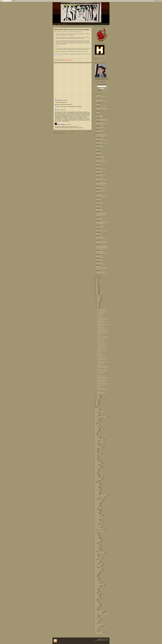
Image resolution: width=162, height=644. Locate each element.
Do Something (97, 466)
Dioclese (97, 149)
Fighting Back (97, 491)
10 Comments (68, 59)
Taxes (96, 609)
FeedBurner (104, 90)
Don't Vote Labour (98, 467)
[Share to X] (57, 55)
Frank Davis (98, 164)
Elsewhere (58, 60)
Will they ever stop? (98, 625)
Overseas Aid (97, 560)
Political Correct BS (98, 568)
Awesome (96, 419)
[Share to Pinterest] (59, 55)
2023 (97, 279)
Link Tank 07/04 (99, 375)
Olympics (96, 556)
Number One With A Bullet (101, 371)
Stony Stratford (97, 604)
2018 (97, 285)
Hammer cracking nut (98, 500)
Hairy (96, 499)
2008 (97, 404)
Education (96, 475)
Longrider (98, 112)
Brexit (96, 434)
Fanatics (96, 490)
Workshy (96, 628)
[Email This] (54, 55)
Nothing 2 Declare (99, 263)
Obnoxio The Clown (99, 237)
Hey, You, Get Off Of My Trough (102, 357)
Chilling (96, 443)
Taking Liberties (99, 168)
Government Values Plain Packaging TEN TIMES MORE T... (102, 367)
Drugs (96, 472)
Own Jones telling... (99, 219)
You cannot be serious (99, 632)
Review (96, 579)
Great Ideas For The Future (99, 496)
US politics (97, 620)
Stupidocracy (97, 605)
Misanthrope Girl (99, 256)
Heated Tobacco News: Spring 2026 (101, 143)
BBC (96, 423)
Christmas (96, 444)
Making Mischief (97, 539)
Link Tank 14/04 (99, 353)
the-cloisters (106, 639)
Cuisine (96, 456)
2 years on (98, 172)
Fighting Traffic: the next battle (100, 260)
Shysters (96, 591)
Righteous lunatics (70, 60)
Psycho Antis (97, 572)
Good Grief (65, 60)
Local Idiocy (97, 536)
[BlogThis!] (56, 55)
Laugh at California (98, 526)
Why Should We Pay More (99, 624)
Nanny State (97, 548)
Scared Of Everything (100, 314)
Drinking (96, 468)
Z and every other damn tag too (100, 633)
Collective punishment (99, 447)
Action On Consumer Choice (100, 411)
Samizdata (98, 104)
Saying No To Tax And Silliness (102, 336)
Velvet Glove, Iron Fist (100, 127)
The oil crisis (98, 150)
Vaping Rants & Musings (100, 175)
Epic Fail (62, 60)
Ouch (96, 559)
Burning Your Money (100, 385)
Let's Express (98, 199)
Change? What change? (99, 439)
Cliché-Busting (97, 446)
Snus (96, 599)
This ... (98, 374)
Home (55, 24)
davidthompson (99, 187)
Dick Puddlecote (69, 5)
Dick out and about (98, 463)
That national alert (99, 128)
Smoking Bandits (98, 234)
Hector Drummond (99, 178)
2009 (97, 403)
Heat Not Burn (98, 142)
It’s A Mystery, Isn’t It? (99, 203)
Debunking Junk (98, 462)
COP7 (96, 450)
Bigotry (96, 431)
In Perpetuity (99, 386)
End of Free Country (98, 478)
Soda (96, 600)
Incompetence (97, 511)
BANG (96, 422)
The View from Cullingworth (101, 183)
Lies (95, 532)
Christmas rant (98, 227)
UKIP (96, 617)
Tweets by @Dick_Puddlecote (100, 56)
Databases (97, 460)
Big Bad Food (97, 427)
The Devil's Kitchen (99, 218)
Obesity (96, 555)
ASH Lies (96, 415)
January (98, 398)
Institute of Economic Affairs (101, 119)
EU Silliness (97, 486)
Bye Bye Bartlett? (100, 364)
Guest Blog (97, 498)
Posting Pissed (97, 571)
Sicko (96, 592)
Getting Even (97, 492)
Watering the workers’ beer (100, 157)
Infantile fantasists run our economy (101, 105)
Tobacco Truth (98, 194)
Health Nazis (97, 503)
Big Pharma (97, 430)
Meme (96, 543)
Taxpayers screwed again (99, 611)
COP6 (96, 448)
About (59, 24)
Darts (96, 459)
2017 (97, 286)
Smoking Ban (97, 596)
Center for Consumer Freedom (101, 241)
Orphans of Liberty (99, 202)
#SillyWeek (97, 410)
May (98, 306)
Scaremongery (97, 585)
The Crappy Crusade (100, 372)
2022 (97, 280)
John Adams (98, 259)
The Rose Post (99, 230)
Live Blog (96, 535)
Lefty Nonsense (97, 527)
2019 (97, 283)
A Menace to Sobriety (100, 226)
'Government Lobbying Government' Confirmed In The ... (102, 389)
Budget (96, 435)
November (99, 297)
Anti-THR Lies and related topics (102, 213)
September (99, 300)
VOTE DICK (97, 621)
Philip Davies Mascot (98, 564)
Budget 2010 (97, 436)
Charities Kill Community (99, 442)
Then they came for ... (98, 612)
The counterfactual (99, 160)
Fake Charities (97, 488)
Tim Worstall (98, 95)
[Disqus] (72, 80)
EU (95, 482)
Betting (96, 426)
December (99, 295)
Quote (96, 576)
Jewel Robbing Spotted (99, 518)
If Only (96, 508)
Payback (96, 563)
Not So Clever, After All (100, 340)
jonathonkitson (99, 266)
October (98, 298)
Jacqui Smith (97, 516)
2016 (97, 288)
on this (81, 31)
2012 (97, 294)
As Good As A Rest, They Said (101, 188)
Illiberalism (97, 510)
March (98, 395)
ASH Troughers (97, 418)
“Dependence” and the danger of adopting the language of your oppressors (101, 215)
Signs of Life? (97, 593)
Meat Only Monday (98, 540)
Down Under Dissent (100, 342)
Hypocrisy (96, 506)
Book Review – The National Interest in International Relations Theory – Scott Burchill (101, 268)
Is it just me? (97, 514)
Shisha (96, 589)
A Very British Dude (99, 251)
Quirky (96, 575)
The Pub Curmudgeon (100, 156)
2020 (97, 282)
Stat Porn (96, 601)
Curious (96, 458)
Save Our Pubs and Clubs (99, 584)
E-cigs (96, 474)
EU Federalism (97, 484)
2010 (97, 401)
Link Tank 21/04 (99, 335)
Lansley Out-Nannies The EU (102, 317)
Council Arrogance (98, 454)
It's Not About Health (98, 515)
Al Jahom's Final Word (100, 191)
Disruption (96, 464)
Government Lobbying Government (101, 495)
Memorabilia (97, 544)
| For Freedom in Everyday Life (101, 134)
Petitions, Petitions (99, 210)
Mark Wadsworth (99, 171)
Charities (96, 440)
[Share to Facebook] (58, 55)
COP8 (96, 451)
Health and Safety (98, 502)
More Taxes (97, 547)
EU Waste (96, 487)
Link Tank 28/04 (99, 316)
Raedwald (98, 206)
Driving (96, 471)
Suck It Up (96, 607)
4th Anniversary (98, 165)
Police (96, 567)
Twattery (97, 113)
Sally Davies (97, 583)
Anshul (107, 640)
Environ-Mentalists (98, 479)
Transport (96, 616)
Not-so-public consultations (99, 552)
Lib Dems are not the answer (100, 531)
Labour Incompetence (98, 522)
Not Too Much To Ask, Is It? (101, 346)
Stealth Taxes (97, 603)
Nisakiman (98, 233)
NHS (96, 551)
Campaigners (97, 438)
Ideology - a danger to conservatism (101, 231)
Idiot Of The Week (98, 507)
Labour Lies (97, 523)
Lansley (96, 524)
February (98, 396)
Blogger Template (102, 640)
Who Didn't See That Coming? (102, 369)
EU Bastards (97, 483)
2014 (97, 291)
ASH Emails (97, 414)
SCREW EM (97, 587)
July (98, 303)
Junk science (97, 519)
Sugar (96, 608)
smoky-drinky (97, 597)
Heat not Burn (97, 504)
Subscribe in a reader (98, 60)
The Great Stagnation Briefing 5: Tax (101, 120)
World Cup (97, 629)
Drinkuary (96, 470)
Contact (63, 24)
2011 (97, 400)
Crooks (96, 455)
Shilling (96, 588)
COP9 (96, 452)
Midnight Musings (99, 209)
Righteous (96, 580)
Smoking (96, 595)
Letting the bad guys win (99, 528)
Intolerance (97, 512)
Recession (97, 577)
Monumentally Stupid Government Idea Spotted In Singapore (72, 29)
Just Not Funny (97, 520)
